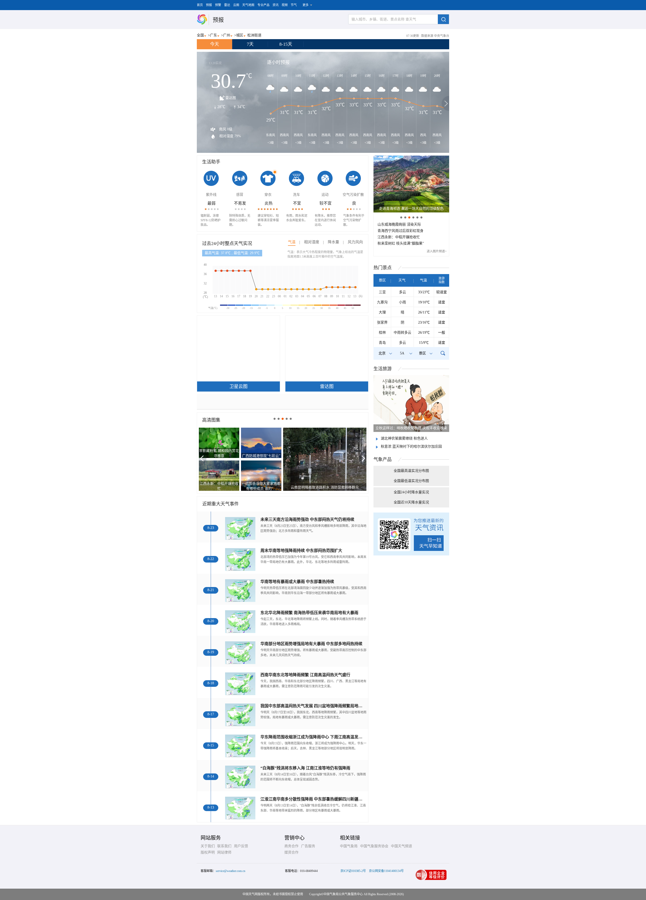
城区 (239, 35)
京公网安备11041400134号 (386, 871)
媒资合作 (291, 852)
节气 (294, 5)
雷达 (227, 5)
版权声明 (208, 852)
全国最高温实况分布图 (411, 471)
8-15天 (285, 44)
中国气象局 (349, 846)
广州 (226, 35)
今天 (214, 44)
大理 (382, 312)
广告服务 (308, 846)
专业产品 (263, 5)
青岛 (382, 343)
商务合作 (291, 846)
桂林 (382, 332)
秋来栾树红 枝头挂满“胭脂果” (401, 243)
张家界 (382, 322)
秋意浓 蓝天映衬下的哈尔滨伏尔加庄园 (411, 446)
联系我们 (224, 846)
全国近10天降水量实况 (411, 502)
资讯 (276, 5)
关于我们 (208, 846)
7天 (250, 44)
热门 (382, 267)
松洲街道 (254, 35)
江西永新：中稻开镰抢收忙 (399, 237)
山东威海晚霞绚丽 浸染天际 (399, 224)
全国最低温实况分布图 (411, 481)
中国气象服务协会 (374, 846)
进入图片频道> (437, 251)
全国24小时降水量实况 (411, 492)
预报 (209, 5)
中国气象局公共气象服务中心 (343, 894)
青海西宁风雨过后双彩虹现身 (400, 231)
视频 (285, 5)
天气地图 (248, 5)
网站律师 (224, 852)
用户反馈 (241, 846)
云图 (236, 5)
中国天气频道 (401, 846)
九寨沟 (382, 302)
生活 (382, 368)
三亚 (382, 292)
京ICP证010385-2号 (353, 871)
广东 (213, 35)
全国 (200, 35)
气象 (382, 459)
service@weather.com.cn (230, 871)
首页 (200, 5)
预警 (218, 5)
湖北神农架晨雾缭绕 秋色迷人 (404, 438)
